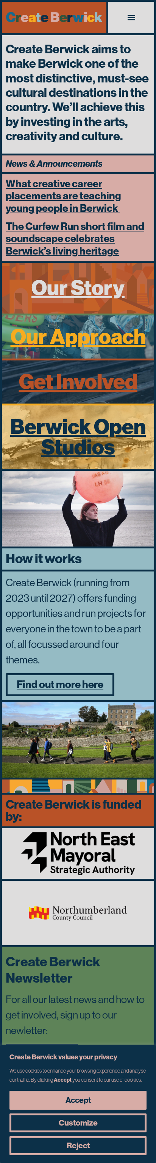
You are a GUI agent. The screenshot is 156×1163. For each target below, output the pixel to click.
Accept (78, 1100)
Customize (78, 1123)
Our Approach (78, 337)
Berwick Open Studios (78, 437)
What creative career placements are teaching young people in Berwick (63, 196)
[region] (78, 1104)
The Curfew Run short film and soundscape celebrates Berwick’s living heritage (75, 238)
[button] (131, 17)
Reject (78, 1146)
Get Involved (78, 382)
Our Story (78, 288)
